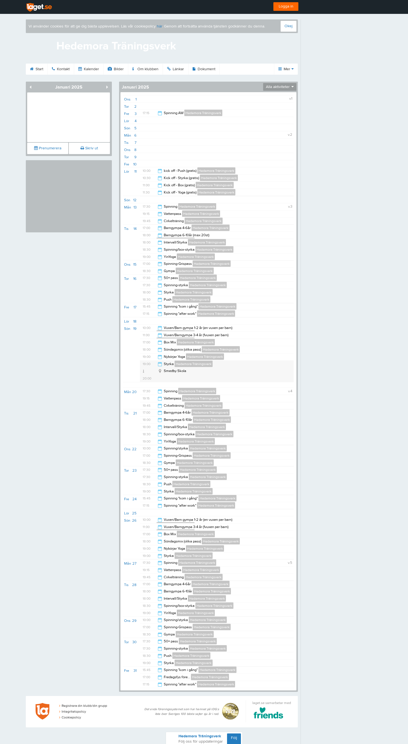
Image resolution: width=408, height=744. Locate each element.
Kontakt (63, 69)
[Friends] (268, 713)
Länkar (178, 69)
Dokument (206, 69)
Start (38, 69)
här (159, 26)
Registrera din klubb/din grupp (84, 705)
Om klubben (147, 69)
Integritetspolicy (74, 711)
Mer (287, 69)
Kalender (91, 69)
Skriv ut (91, 148)
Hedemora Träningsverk (203, 113)
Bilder (118, 69)
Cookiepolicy (71, 717)
